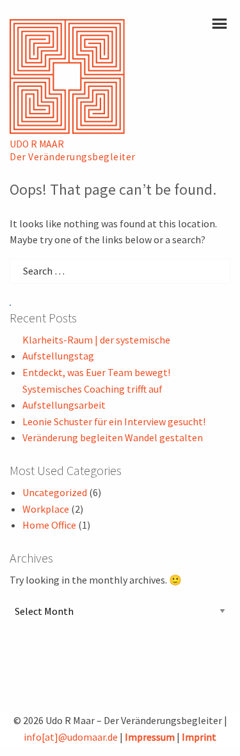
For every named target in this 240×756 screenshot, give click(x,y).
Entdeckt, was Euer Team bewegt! (96, 372)
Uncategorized (54, 492)
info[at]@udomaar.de (71, 736)
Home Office (49, 524)
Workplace (45, 509)
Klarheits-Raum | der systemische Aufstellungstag (96, 348)
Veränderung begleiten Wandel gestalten (112, 437)
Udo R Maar (37, 144)
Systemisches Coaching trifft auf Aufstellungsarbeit (92, 397)
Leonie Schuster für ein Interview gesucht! (113, 421)
